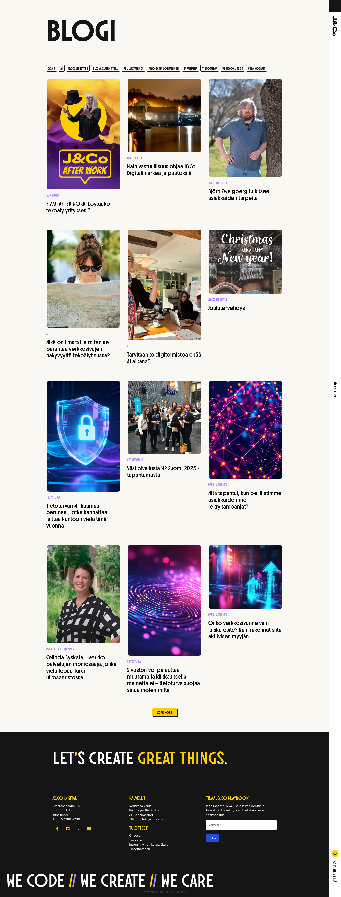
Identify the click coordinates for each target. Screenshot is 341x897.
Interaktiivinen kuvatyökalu (148, 844)
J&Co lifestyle (78, 68)
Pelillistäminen (133, 68)
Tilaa (212, 838)
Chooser (135, 835)
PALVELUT (137, 797)
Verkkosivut (256, 68)
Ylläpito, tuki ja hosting (146, 819)
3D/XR (51, 68)
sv (335, 395)
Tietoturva (209, 68)
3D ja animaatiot (141, 815)
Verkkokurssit (232, 68)
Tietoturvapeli (139, 849)
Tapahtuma (190, 68)
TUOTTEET (138, 827)
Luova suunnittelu (105, 68)
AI (61, 68)
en (335, 387)
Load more (164, 712)
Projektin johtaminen (164, 68)
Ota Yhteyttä (335, 871)
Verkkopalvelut (140, 806)
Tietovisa (136, 840)
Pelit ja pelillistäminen (145, 810)
